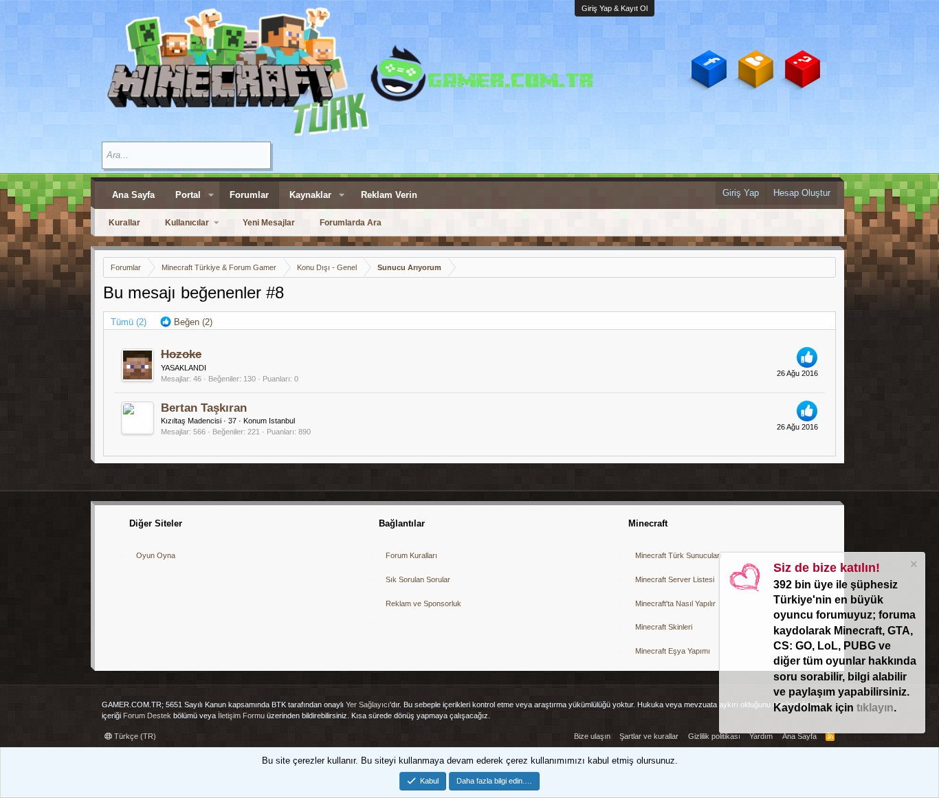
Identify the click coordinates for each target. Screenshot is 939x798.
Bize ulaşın (592, 736)
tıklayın (875, 707)
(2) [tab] (128, 322)
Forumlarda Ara (351, 223)
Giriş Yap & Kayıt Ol (615, 8)
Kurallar (124, 223)
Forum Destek (147, 715)
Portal (188, 195)
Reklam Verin (389, 195)
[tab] (186, 322)
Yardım (761, 736)
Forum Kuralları (411, 555)
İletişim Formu (241, 715)
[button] (211, 195)
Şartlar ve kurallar (648, 736)
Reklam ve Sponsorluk (423, 603)
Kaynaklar (310, 195)
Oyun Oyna (155, 555)
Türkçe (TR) (134, 736)
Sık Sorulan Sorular (418, 579)
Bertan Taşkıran (204, 407)
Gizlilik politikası (714, 736)
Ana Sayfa (133, 195)
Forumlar (249, 195)
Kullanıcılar (187, 223)
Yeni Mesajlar (269, 223)
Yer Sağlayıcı (368, 704)
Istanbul (282, 421)
